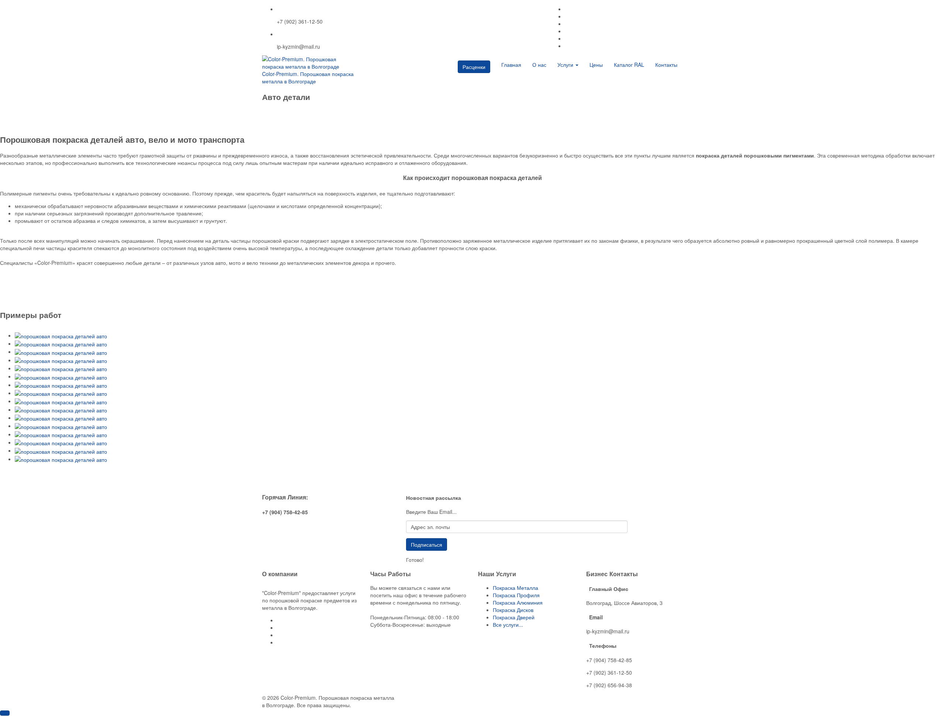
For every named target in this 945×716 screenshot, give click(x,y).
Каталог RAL (629, 64)
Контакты (666, 64)
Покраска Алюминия (518, 602)
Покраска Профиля (516, 595)
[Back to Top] (5, 713)
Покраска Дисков (513, 609)
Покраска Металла (515, 587)
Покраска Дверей (514, 617)
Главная (511, 64)
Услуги (566, 64)
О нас (539, 64)
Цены (596, 64)
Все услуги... (508, 624)
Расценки (474, 66)
